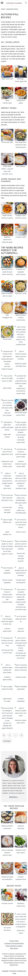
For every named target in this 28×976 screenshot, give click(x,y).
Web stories (14, 948)
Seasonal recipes (12, 9)
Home (3, 9)
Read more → (14, 797)
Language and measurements (14, 943)
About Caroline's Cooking (14, 946)
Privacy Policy (14, 941)
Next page (7, 741)
